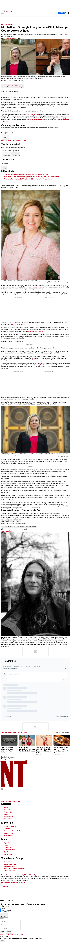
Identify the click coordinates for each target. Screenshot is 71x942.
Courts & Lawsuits (7, 24)
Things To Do (8, 816)
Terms (18, 140)
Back (2, 932)
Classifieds (7, 829)
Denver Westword (10, 864)
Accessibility (20, 875)
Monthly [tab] (12, 521)
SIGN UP (5, 138)
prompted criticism (35, 287)
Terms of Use (8, 833)
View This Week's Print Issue (10, 801)
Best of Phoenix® (6, 910)
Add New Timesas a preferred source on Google (12, 86)
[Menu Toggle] (2, 13)
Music (6, 814)
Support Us (62, 12)
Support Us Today (7, 531)
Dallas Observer (9, 862)
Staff (6, 852)
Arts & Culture (9, 812)
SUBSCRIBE (6, 155)
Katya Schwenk (8, 38)
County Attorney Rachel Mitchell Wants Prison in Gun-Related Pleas (26, 174)
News (6, 807)
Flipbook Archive (9, 850)
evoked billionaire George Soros (33, 360)
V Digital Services (10, 871)
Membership (8, 854)
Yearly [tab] (18, 521)
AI (24, 875)
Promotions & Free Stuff (12, 831)
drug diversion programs (36, 331)
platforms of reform (18, 324)
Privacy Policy (8, 835)
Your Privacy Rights (31, 875)
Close (2, 941)
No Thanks (4, 916)
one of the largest (33, 114)
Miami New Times (9, 866)
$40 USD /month (31, 527)
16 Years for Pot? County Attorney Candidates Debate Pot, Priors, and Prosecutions (32, 177)
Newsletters (8, 819)
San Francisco (45, 365)
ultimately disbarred (36, 120)
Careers (6, 845)
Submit (9, 932)
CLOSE (4, 168)
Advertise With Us (10, 826)
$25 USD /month (19, 527)
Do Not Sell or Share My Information (13, 882)
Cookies (13, 875)
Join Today (4, 914)
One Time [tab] (5, 521)
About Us (7, 843)
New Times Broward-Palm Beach (14, 868)
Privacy (23, 140)
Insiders (3, 908)
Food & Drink (8, 810)
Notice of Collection (7, 140)
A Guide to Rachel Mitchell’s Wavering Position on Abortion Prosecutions (28, 179)
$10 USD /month (7, 527)
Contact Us (8, 847)
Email (3, 133)
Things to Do (5, 906)
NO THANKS (16, 155)
